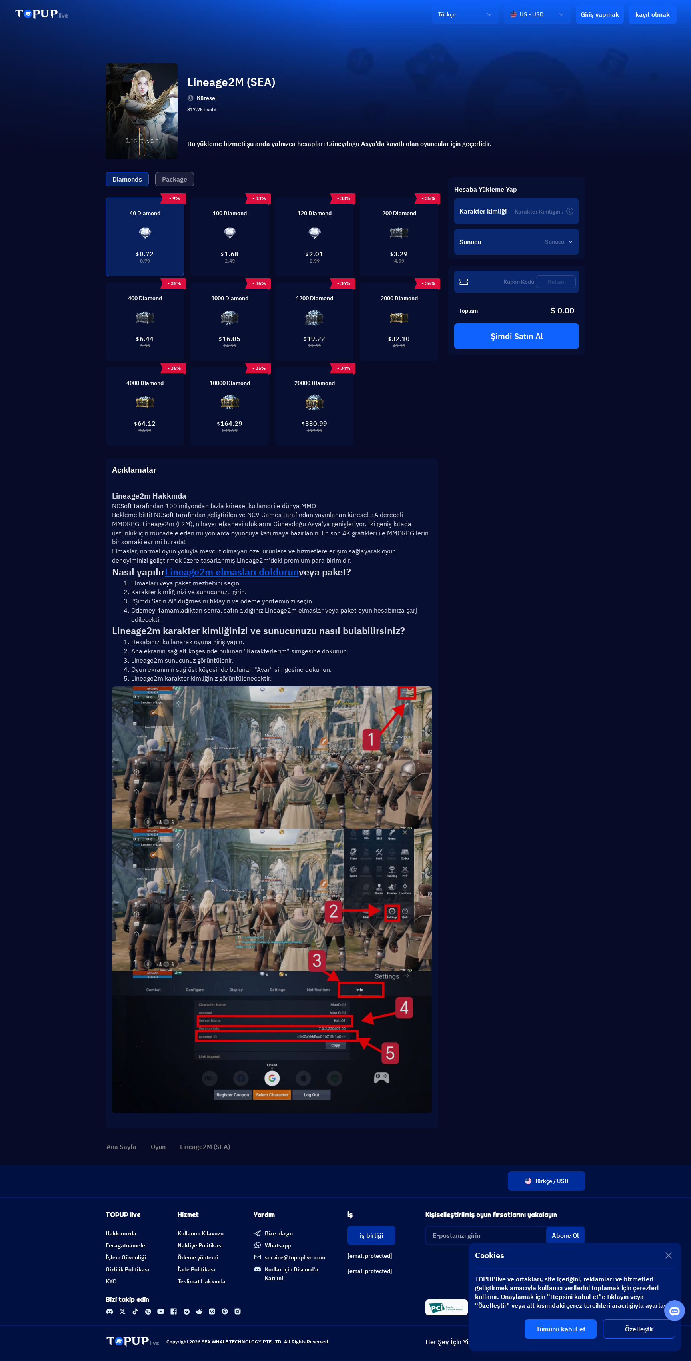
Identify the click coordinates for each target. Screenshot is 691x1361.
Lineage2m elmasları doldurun (232, 571)
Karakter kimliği (483, 211)
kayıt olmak (652, 14)
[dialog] (575, 1297)
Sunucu (470, 242)
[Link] (41, 14)
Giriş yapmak (600, 14)
